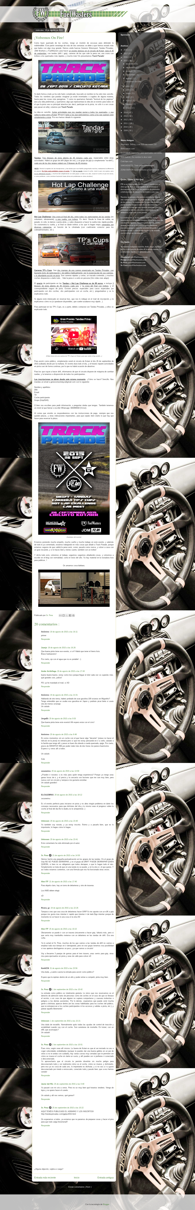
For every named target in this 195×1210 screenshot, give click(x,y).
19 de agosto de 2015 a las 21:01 (64, 695)
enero (128, 108)
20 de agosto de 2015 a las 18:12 (68, 795)
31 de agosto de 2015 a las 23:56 (63, 968)
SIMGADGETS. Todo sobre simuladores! (138, 165)
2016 (126, 57)
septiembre (131, 75)
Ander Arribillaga (48, 671)
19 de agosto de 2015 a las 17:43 (71, 671)
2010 (126, 127)
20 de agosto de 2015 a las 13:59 (65, 771)
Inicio (76, 1177)
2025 (126, 50)
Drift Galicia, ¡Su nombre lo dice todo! (136, 157)
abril (128, 97)
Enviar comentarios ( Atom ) (80, 1187)
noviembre (130, 67)
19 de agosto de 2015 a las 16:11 (64, 632)
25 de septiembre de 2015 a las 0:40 (69, 1084)
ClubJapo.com (126, 161)
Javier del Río (47, 1084)
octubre (129, 71)
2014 (126, 112)
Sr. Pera (44, 855)
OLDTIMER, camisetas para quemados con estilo (141, 153)
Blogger (106, 1204)
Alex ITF (44, 882)
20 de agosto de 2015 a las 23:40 (64, 821)
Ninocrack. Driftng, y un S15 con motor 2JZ (139, 144)
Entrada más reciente (45, 1177)
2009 (126, 130)
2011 (126, 123)
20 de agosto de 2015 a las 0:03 (62, 718)
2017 (126, 53)
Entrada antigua (106, 1177)
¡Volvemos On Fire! (133, 82)
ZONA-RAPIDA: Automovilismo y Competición (140, 170)
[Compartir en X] (66, 615)
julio (128, 86)
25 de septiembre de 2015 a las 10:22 (68, 1108)
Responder (45, 639)
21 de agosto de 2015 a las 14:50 (66, 855)
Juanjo (44, 648)
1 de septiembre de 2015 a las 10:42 (67, 989)
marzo (129, 101)
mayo (128, 93)
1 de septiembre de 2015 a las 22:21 (65, 1021)
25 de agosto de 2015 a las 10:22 (63, 929)
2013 (126, 116)
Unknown (45, 821)
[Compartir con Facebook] (70, 615)
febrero (129, 104)
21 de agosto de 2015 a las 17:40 (63, 882)
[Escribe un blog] (63, 615)
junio (128, 90)
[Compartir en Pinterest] (73, 615)
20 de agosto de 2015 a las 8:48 (63, 734)
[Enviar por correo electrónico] (60, 615)
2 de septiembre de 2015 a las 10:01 (67, 1045)
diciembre (130, 64)
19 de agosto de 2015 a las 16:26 (62, 648)
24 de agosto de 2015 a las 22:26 (64, 908)
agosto (129, 78)
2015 (126, 61)
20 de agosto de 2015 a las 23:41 (64, 839)
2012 (126, 120)
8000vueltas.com (128, 149)
